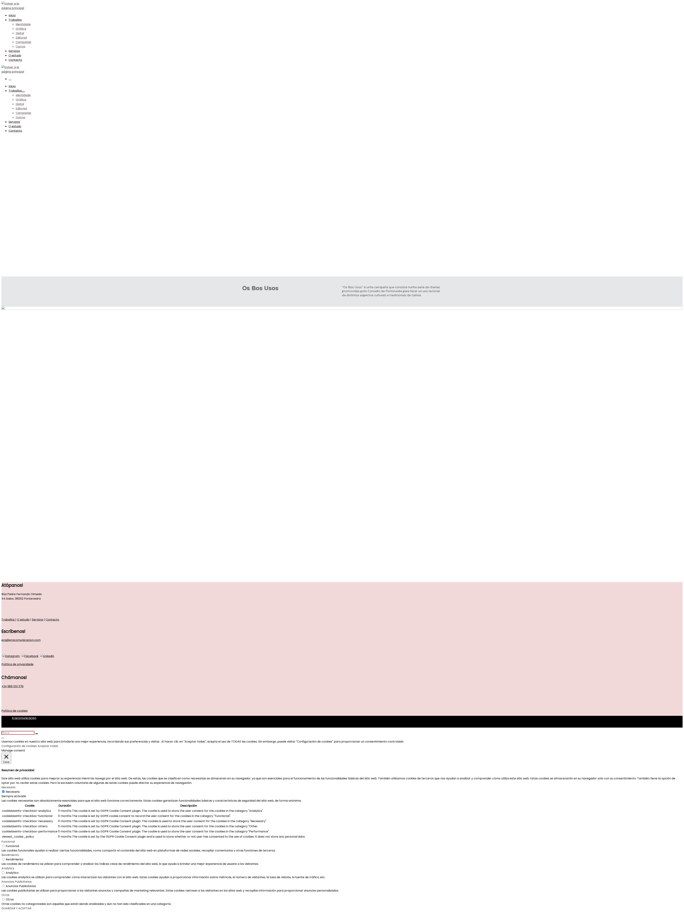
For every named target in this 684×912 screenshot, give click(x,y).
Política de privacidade (17, 664)
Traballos (8, 620)
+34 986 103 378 (12, 686)
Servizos (37, 620)
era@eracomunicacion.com (21, 640)
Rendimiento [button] (10, 855)
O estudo (23, 620)
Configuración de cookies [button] (19, 746)
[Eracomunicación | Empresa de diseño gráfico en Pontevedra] (13, 8)
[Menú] (10, 79)
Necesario (13, 792)
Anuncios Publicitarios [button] (16, 882)
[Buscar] (18, 733)
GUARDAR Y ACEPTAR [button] (16, 908)
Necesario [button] (8, 787)
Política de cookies (14, 711)
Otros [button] (5, 895)
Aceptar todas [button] (48, 746)
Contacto (52, 620)
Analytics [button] (7, 868)
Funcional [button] (8, 842)
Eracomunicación (24, 718)
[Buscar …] (36, 733)
